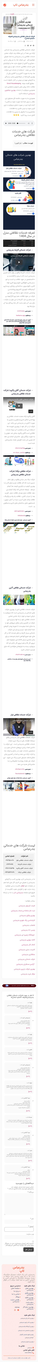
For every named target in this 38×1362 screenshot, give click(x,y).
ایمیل (31, 1226)
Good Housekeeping (14, 83)
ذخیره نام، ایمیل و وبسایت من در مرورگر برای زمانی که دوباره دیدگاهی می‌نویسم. (19, 1244)
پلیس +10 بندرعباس (28, 930)
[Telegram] (18, 1310)
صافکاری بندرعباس (28, 954)
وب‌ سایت (30, 1234)
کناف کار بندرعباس (28, 945)
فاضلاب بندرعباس (28, 925)
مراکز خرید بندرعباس (28, 974)
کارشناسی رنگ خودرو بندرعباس (24, 920)
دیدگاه (31, 1192)
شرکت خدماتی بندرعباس (26, 959)
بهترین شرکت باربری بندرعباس (24, 969)
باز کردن (18, 143)
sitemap (17, 1307)
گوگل (22, 886)
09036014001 (20, 655)
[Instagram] (15, 1310)
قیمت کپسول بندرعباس (27, 906)
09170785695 (20, 448)
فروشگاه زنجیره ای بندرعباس (25, 935)
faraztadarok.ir (20, 773)
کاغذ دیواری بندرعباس (27, 940)
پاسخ (30, 1011)
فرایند (12, 14)
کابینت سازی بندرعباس (27, 950)
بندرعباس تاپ (20, 5)
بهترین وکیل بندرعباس (27, 915)
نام (32, 1219)
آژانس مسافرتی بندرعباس (25, 964)
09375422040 (19, 511)
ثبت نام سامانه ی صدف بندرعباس (23, 911)
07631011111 (20, 311)
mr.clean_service (19, 452)
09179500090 (19, 769)
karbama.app (20, 315)
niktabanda (21, 515)
